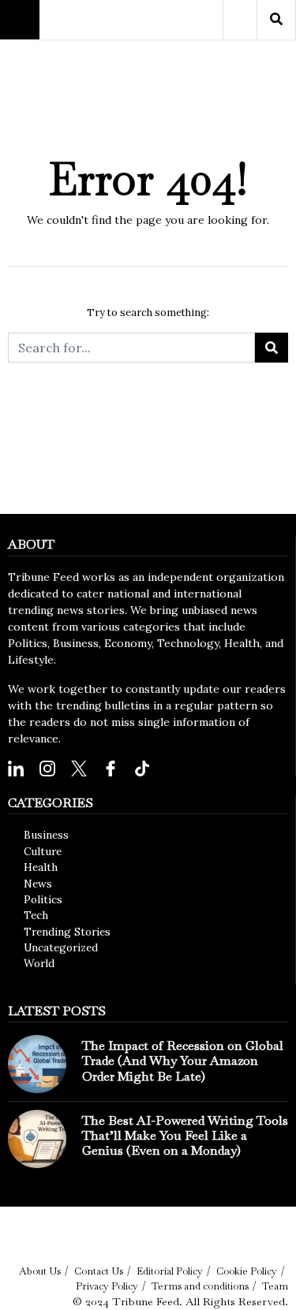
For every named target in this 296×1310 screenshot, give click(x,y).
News (38, 883)
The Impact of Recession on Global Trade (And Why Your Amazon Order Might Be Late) (182, 1060)
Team (275, 1286)
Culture (43, 851)
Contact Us (98, 1271)
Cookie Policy (246, 1271)
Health (41, 867)
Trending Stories (67, 932)
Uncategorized (61, 947)
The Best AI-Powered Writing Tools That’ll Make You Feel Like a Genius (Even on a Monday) (185, 1135)
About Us (40, 1271)
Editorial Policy (170, 1271)
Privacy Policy (107, 1286)
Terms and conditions (200, 1286)
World (39, 963)
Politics (43, 899)
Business (46, 835)
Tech (36, 915)
